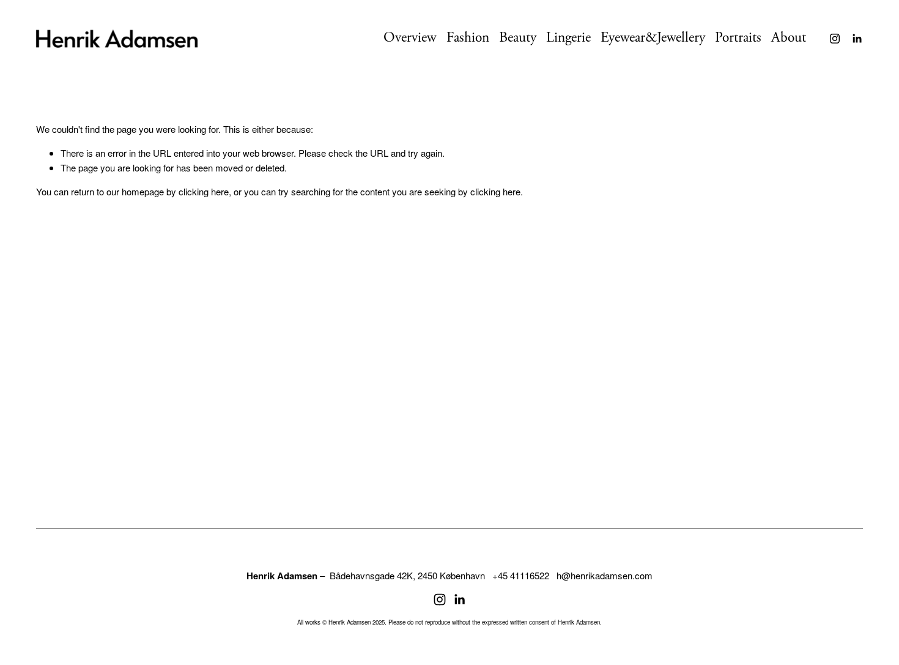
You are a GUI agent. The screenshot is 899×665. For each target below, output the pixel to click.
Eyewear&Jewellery (653, 38)
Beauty (517, 38)
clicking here (204, 191)
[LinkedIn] (857, 38)
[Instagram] (835, 38)
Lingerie (568, 38)
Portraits (738, 38)
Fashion (467, 38)
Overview (409, 38)
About (788, 38)
